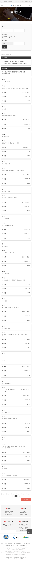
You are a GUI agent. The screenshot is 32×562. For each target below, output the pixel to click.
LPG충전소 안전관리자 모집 (9, 115)
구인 (3, 362)
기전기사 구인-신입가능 (8, 252)
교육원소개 (4, 543)
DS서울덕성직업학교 (19, 1)
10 (27, 494)
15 (18, 496)
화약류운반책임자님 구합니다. (9, 418)
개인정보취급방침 (18, 543)
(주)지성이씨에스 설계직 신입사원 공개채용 (13, 170)
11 (29, 494)
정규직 (5, 37)
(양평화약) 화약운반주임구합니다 (10, 143)
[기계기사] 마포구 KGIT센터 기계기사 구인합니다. (14, 334)
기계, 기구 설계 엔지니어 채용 (9, 197)
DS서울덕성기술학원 (7, 1)
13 (13, 496)
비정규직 (12, 37)
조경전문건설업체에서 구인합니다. (11, 307)
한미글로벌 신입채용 (7, 225)
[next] (30, 537)
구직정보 (17, 18)
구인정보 (7, 18)
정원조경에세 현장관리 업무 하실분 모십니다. (13, 280)
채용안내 (8, 545)
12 (10, 496)
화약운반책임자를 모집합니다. (9, 475)
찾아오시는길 (27, 543)
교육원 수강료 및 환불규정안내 (18, 545)
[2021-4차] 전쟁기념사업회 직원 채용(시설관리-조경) (15, 88)
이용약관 (10, 543)
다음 (30, 18)
